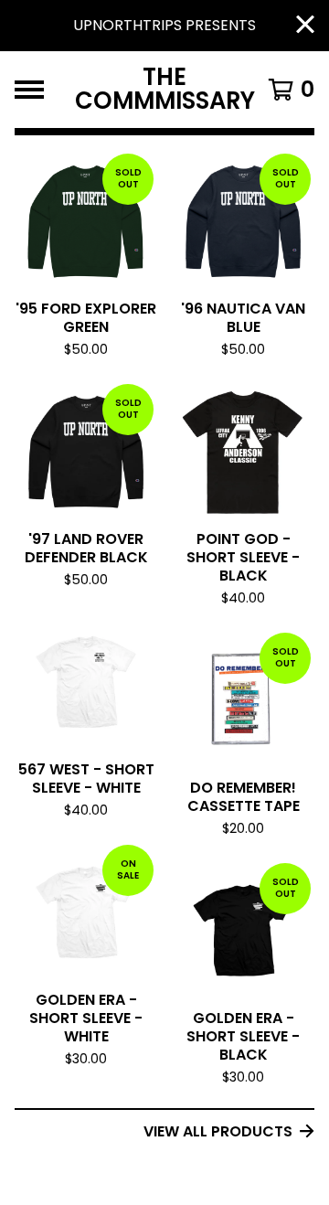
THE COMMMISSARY (165, 89)
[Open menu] (29, 90)
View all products (217, 1131)
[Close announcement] (305, 26)
